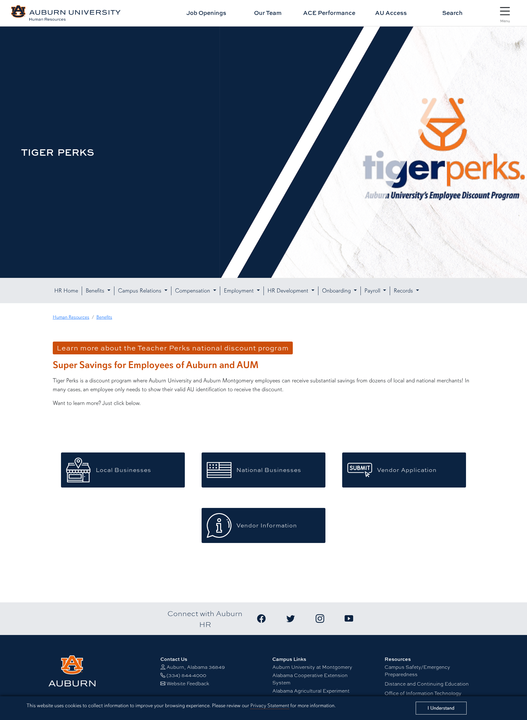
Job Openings (206, 13)
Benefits (104, 317)
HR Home (66, 290)
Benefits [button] (96, 290)
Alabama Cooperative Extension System (310, 679)
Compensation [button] (193, 290)
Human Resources (71, 317)
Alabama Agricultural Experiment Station (311, 694)
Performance (329, 13)
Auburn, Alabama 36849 (196, 667)
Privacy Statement (269, 705)
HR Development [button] (288, 290)
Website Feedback (188, 683)
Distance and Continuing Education (427, 684)
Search (452, 13)
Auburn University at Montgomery (312, 667)
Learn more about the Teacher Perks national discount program (173, 348)
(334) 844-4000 (186, 675)
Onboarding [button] (337, 290)
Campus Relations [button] (140, 290)
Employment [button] (239, 290)
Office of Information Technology (423, 693)
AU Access (391, 13)
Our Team (267, 13)
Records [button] (404, 290)
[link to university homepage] (95, 671)
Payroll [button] (373, 290)
